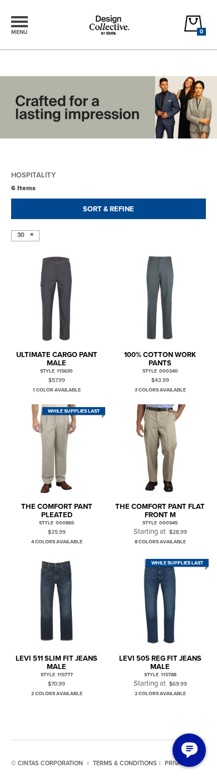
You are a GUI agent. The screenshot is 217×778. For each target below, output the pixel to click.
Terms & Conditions (125, 763)
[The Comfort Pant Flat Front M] (160, 449)
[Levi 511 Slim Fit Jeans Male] (56, 601)
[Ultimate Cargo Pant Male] (56, 297)
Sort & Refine (108, 209)
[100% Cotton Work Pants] (160, 297)
